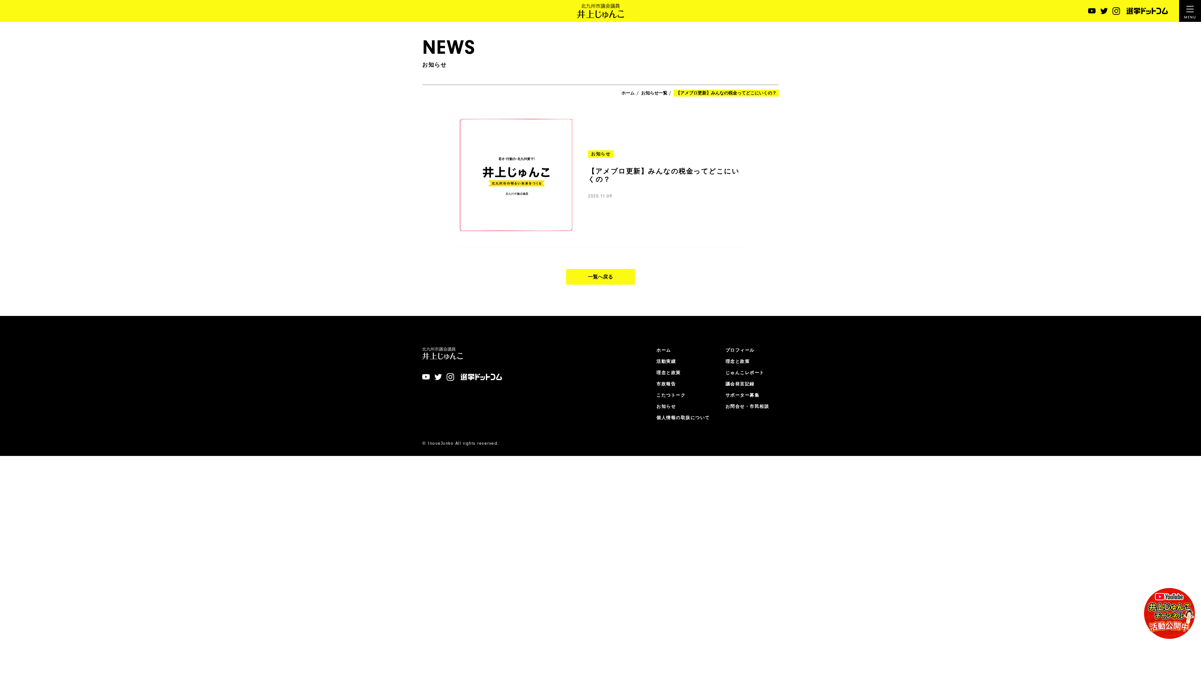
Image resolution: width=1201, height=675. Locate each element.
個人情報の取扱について (683, 417)
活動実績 (666, 361)
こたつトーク (671, 395)
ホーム (628, 93)
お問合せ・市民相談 (747, 406)
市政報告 (666, 384)
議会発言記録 (740, 384)
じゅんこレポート (745, 372)
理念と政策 (668, 372)
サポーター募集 (743, 395)
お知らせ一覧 (654, 93)
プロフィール (740, 350)
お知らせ (666, 406)
